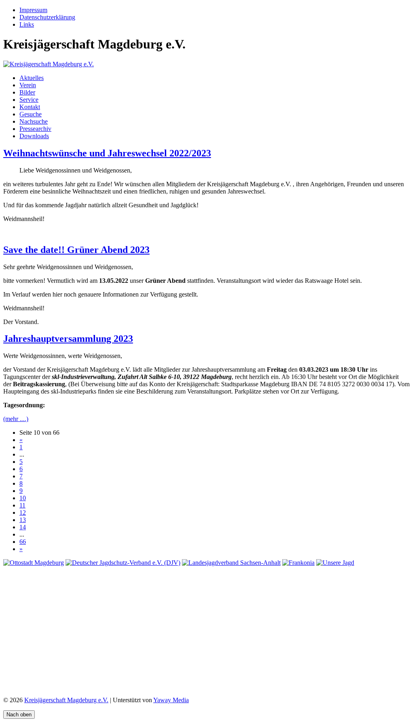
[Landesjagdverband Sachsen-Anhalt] (231, 562)
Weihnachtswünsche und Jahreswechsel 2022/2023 (107, 153)
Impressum (33, 9)
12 (22, 512)
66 (22, 541)
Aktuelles (31, 77)
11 (22, 505)
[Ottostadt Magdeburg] (33, 562)
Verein (27, 85)
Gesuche (30, 114)
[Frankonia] (298, 562)
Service (28, 99)
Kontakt (29, 106)
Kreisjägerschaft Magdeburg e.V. (66, 700)
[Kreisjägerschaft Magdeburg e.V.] (48, 64)
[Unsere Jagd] (335, 562)
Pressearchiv (35, 128)
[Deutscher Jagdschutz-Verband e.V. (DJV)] (122, 562)
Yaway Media (171, 700)
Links (26, 24)
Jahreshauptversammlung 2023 (68, 338)
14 (22, 527)
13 (22, 519)
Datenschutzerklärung (47, 17)
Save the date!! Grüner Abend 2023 (76, 249)
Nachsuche (33, 121)
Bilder (27, 92)
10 (22, 498)
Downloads (34, 136)
